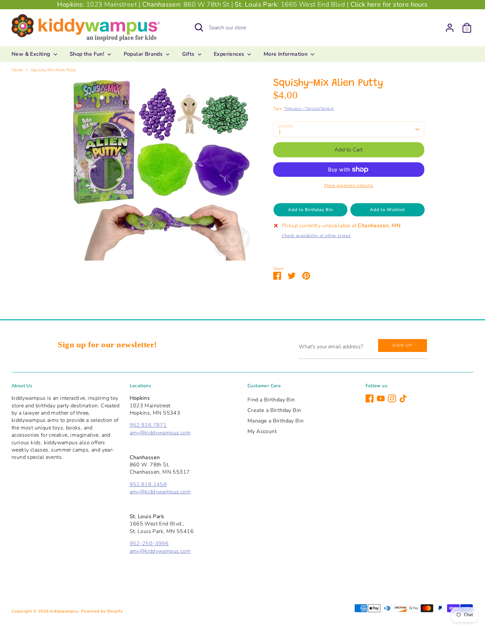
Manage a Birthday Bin (275, 421)
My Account (262, 431)
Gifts (189, 54)
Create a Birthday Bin (274, 410)
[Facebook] (369, 398)
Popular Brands (144, 54)
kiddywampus (64, 611)
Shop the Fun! (88, 54)
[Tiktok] (403, 398)
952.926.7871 (148, 425)
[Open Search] (199, 27)
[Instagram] (392, 398)
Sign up (402, 345)
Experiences (230, 54)
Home (17, 70)
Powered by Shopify (102, 611)
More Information (286, 54)
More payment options (348, 185)
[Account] (449, 27)
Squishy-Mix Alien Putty (53, 70)
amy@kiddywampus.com (160, 432)
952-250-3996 (149, 543)
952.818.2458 (148, 484)
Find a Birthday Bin (271, 399)
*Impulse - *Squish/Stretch (309, 108)
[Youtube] (381, 398)
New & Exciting (32, 54)
